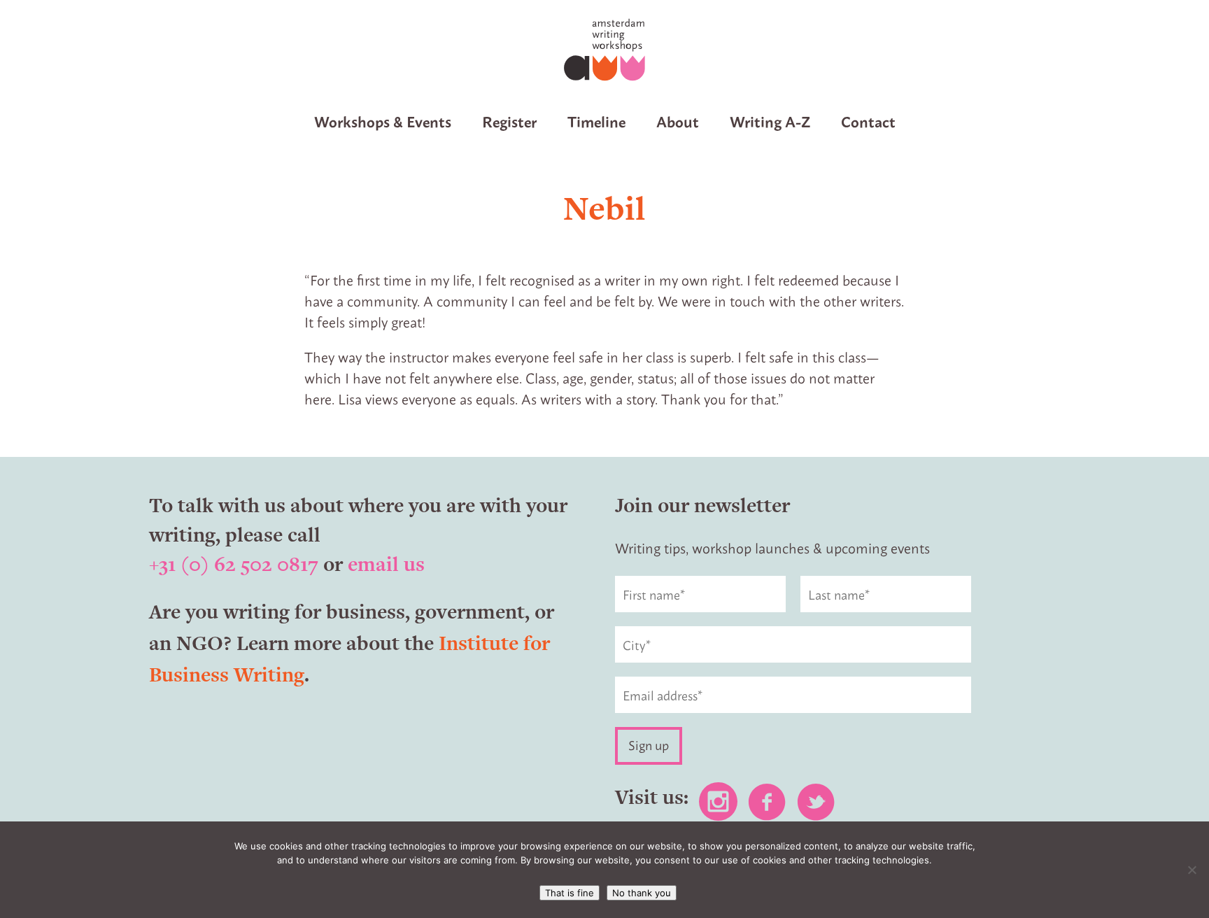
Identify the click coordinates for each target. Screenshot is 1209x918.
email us (386, 564)
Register (509, 120)
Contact (868, 120)
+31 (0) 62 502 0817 (233, 564)
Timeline (596, 120)
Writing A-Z (770, 120)
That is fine (569, 892)
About (677, 120)
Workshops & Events (382, 120)
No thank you (641, 892)
